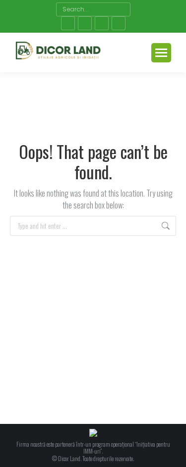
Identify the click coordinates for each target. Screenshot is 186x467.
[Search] (121, 9)
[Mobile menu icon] (161, 52)
